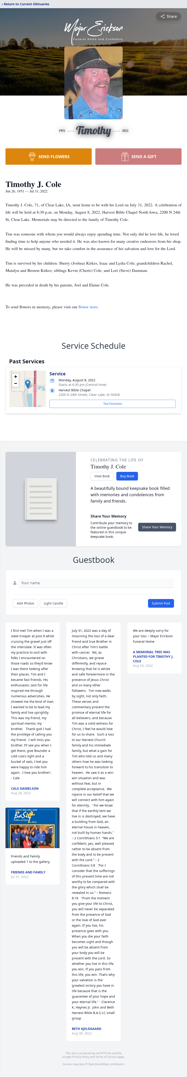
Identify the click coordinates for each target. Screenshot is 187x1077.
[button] (28, 384)
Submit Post (161, 603)
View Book (102, 476)
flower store (88, 306)
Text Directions (112, 404)
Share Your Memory (157, 527)
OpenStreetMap (98, 1064)
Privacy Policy (80, 1057)
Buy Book (127, 476)
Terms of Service (106, 1057)
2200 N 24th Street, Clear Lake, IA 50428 (89, 394)
